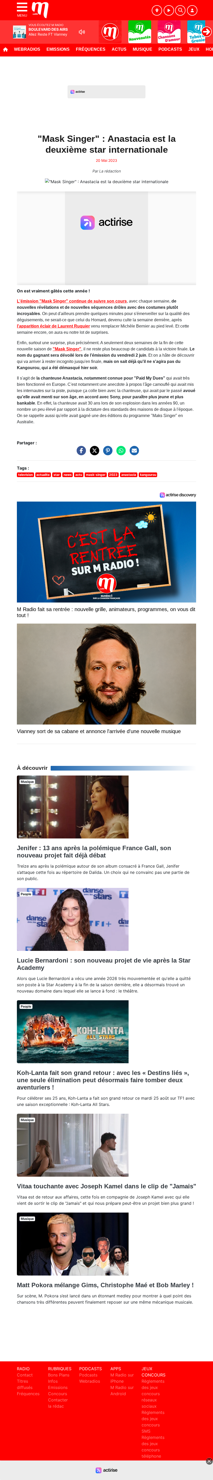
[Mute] (82, 32)
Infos (53, 1381)
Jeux (193, 49)
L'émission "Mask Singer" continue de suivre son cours (72, 301)
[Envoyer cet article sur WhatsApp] (120, 453)
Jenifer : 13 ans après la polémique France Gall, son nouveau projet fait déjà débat (94, 851)
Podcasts (170, 49)
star (57, 475)
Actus (119, 49)
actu (78, 475)
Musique (142, 49)
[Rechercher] (180, 10)
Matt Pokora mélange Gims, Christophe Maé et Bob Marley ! (105, 1285)
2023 (113, 475)
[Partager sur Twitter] (93, 453)
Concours (57, 1393)
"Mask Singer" (67, 349)
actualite (43, 475)
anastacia (128, 475)
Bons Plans (58, 1375)
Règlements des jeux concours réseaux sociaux (153, 1394)
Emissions (58, 49)
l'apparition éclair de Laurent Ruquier (53, 326)
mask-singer (95, 475)
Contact (25, 1375)
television (25, 475)
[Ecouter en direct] (169, 10)
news (68, 475)
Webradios (27, 49)
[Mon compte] (192, 10)
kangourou (148, 475)
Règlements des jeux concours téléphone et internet (153, 1450)
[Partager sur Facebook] (80, 453)
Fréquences (90, 49)
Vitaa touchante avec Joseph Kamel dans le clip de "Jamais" (106, 1186)
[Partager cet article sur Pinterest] (106, 453)
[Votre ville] (157, 10)
